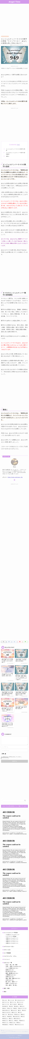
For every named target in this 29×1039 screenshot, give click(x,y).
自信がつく (6, 1022)
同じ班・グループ (22, 1008)
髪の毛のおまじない (19, 1024)
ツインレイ (7, 959)
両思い (21, 1004)
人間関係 (6, 1006)
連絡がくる (13, 1022)
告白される (14, 1010)
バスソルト (20, 1002)
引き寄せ (11, 1014)
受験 (16, 1008)
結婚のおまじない (10, 969)
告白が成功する (7, 1010)
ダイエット (13, 1002)
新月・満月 (7, 988)
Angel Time (14, 2)
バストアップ (6, 1004)
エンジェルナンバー (5, 36)
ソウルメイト (6, 1002)
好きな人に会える (7, 1012)
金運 (12, 1024)
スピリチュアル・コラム (10, 956)
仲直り (22, 1006)
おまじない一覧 (8, 962)
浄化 (23, 1016)
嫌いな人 (15, 1012)
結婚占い (5, 1020)
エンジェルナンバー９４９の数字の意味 (15, 149)
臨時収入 (22, 1020)
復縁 (23, 1014)
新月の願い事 (16, 1016)
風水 (5, 991)
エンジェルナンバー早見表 (11, 932)
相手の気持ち (17, 1018)
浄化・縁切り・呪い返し (11, 985)
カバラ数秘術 (7, 953)
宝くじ (5, 1014)
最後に (7, 156)
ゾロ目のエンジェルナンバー (12, 934)
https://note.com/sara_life (15, 477)
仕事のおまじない (10, 976)
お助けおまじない (10, 980)
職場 (17, 1020)
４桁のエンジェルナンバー (12, 941)
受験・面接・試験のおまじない (13, 978)
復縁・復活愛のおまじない (12, 973)
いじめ (5, 1000)
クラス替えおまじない (20, 1000)
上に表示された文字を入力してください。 (11, 756)
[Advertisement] (14, 18)
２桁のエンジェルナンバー (12, 938)
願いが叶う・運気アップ (11, 981)
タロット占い (7, 949)
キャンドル (11, 1000)
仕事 (11, 1006)
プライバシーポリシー (11, 1035)
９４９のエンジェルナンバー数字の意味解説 (15, 153)
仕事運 (16, 1006)
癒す (11, 1018)
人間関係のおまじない (11, 974)
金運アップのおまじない (11, 983)
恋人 (5, 1016)
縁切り (11, 1020)
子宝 (20, 1012)
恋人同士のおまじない (11, 971)
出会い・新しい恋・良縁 (11, 964)
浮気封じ (5, 1018)
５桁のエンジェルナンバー (12, 943)
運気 (19, 1022)
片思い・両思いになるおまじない (14, 966)
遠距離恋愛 (6, 1024)
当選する (17, 1014)
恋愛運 (10, 1016)
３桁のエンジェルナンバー (12, 939)
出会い (10, 1008)
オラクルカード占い (9, 946)
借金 (5, 1008)
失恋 (24, 1010)
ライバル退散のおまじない (12, 968)
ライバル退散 (14, 1004)
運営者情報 (20, 1035)
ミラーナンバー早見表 (11, 936)
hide (18, 144)
